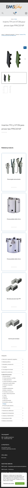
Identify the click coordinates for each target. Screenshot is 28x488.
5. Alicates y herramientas (6, 420)
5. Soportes (4, 397)
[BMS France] (14, 7)
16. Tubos (4, 395)
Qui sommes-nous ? (6, 447)
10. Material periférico (6, 361)
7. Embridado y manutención (7, 364)
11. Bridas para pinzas (7, 380)
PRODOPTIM (4, 472)
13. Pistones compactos (7, 385)
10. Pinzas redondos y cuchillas (8, 378)
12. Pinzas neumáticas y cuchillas (9, 381)
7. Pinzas (17, 34)
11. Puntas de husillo (5, 408)
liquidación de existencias (6, 372)
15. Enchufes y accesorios (7, 392)
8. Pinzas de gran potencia (7, 405)
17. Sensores (5, 398)
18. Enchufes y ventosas (7, 402)
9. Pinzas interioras (6, 376)
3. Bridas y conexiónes (7, 390)
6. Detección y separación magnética (9, 359)
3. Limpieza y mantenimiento (7, 415)
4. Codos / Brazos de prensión (8, 393)
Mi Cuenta (3, 458)
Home (12, 19)
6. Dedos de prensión (6, 400)
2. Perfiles (4, 386)
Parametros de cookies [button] (8, 483)
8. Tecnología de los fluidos (7, 369)
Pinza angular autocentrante (13, 179)
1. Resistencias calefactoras (7, 410)
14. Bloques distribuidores (7, 388)
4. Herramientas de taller (6, 418)
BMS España (4, 466)
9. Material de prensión (9, 34)
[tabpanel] (14, 58)
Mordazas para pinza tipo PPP (14, 299)
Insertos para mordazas (13, 339)
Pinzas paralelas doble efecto (14, 219)
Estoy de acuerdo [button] (20, 483)
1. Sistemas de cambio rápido (8, 383)
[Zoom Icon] (25, 47)
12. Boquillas (4, 366)
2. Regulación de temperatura (7, 413)
